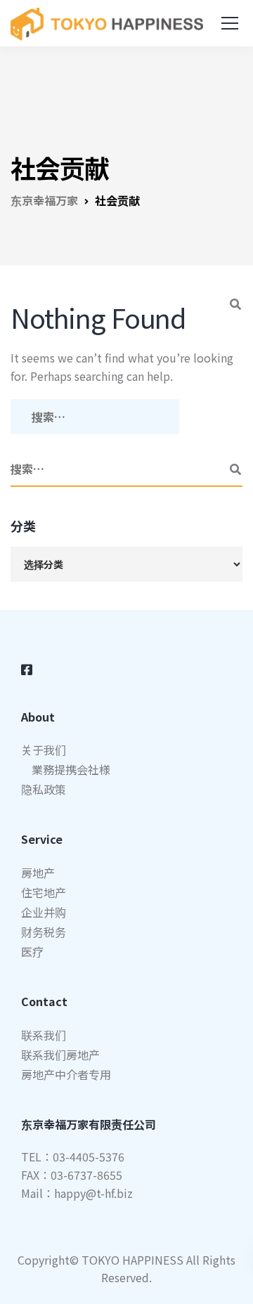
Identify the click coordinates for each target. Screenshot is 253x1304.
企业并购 (43, 912)
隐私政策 (43, 789)
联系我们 (43, 1034)
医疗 (32, 951)
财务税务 (43, 931)
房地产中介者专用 (66, 1074)
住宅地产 (43, 892)
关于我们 (43, 749)
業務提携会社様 (71, 769)
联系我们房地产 (60, 1054)
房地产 (38, 872)
